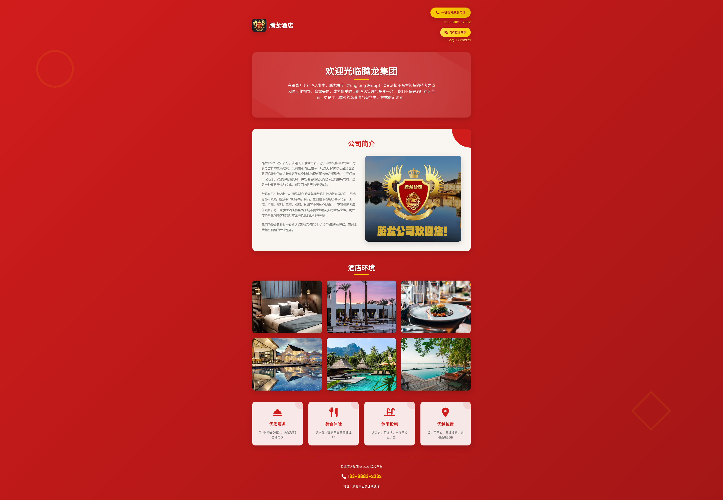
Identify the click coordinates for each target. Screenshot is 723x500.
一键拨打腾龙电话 (453, 12)
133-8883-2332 (365, 476)
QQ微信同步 (458, 32)
